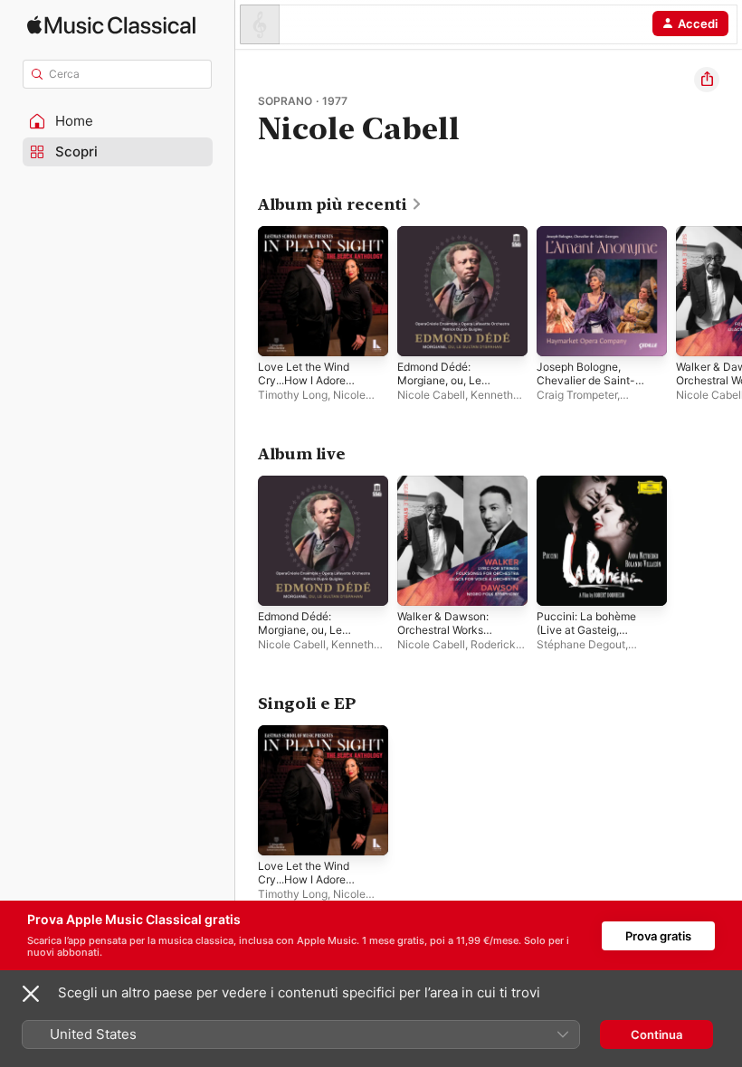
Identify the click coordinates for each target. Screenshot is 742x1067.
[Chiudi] (31, 994)
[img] (111, 25)
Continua (656, 1034)
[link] (340, 204)
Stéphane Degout (581, 644)
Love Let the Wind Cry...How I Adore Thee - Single (303, 380)
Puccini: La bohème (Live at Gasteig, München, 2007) (586, 629)
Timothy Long (293, 394)
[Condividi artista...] (706, 79)
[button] (118, 121)
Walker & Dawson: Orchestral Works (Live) (443, 629)
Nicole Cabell (431, 394)
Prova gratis (658, 936)
